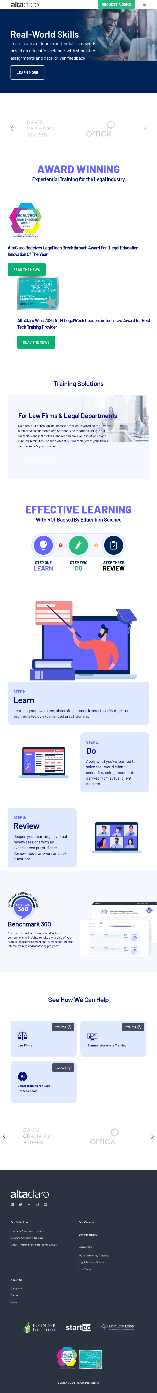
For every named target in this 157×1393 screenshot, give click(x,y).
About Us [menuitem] (16, 1280)
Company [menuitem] (16, 1288)
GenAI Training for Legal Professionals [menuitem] (34, 1244)
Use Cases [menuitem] (84, 1269)
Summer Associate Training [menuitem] (27, 1237)
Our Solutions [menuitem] (19, 1222)
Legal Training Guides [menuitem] (91, 1262)
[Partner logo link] (39, 1327)
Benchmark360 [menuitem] (87, 1234)
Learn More (27, 72)
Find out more (37, 459)
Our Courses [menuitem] (86, 1222)
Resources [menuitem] (85, 1247)
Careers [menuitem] (15, 1295)
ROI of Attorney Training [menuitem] (93, 1255)
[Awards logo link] (66, 1358)
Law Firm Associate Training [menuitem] (27, 1231)
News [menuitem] (14, 1302)
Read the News (26, 269)
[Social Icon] (13, 1204)
